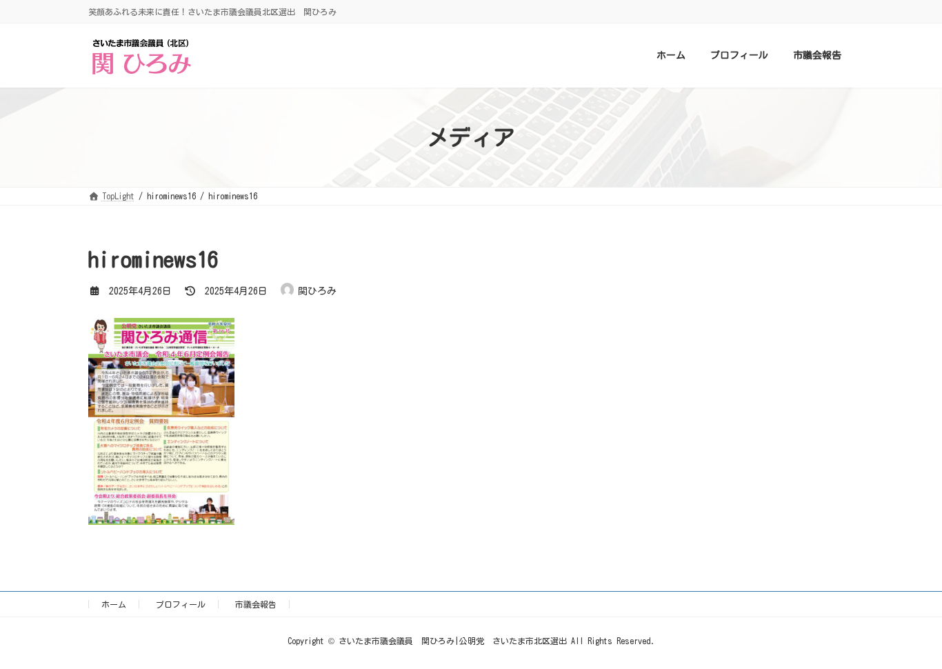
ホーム (113, 604)
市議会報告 (256, 604)
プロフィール (181, 604)
